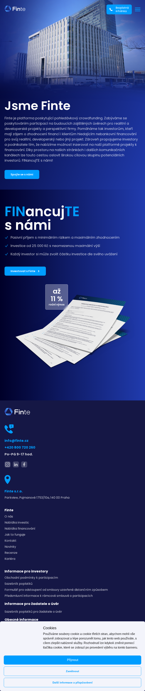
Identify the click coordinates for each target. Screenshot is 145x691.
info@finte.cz (17, 440)
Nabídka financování (20, 528)
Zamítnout (72, 671)
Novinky (10, 546)
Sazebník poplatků (18, 583)
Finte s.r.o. (14, 491)
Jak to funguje (15, 534)
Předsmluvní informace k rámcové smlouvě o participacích (49, 596)
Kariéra (10, 559)
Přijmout (72, 660)
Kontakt (10, 540)
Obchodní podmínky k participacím (31, 577)
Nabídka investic (17, 522)
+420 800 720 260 (20, 447)
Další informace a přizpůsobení (72, 682)
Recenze (11, 553)
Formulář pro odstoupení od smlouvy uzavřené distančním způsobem (56, 590)
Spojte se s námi (22, 174)
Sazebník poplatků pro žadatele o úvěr (33, 611)
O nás (9, 516)
